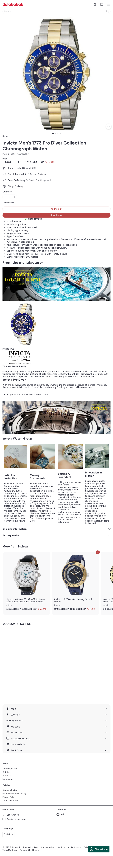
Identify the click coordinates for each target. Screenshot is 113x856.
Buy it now (56, 215)
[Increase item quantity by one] (14, 197)
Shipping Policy (10, 790)
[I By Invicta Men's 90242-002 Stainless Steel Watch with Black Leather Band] (27, 582)
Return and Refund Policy (14, 793)
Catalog (6, 772)
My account (8, 779)
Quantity (7, 192)
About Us (7, 775)
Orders (61, 847)
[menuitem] (56, 709)
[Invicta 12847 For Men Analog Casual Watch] (75, 582)
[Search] (107, 11)
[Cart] (101, 4)
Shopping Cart (48, 847)
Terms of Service (11, 800)
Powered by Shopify (29, 850)
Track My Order (10, 768)
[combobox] (56, 11)
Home (5, 136)
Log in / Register (30, 847)
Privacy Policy (9, 797)
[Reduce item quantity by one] (5, 197)
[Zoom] (108, 126)
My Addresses (74, 847)
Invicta (23, 546)
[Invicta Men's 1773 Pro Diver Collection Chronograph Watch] (21, 657)
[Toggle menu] (106, 708)
